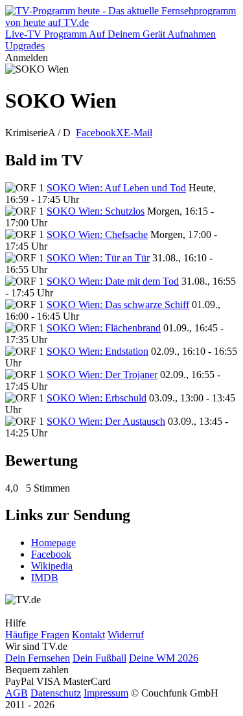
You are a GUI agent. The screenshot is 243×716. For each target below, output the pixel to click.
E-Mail (138, 132)
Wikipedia (52, 565)
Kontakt (88, 634)
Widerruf (126, 634)
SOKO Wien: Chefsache (97, 234)
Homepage (53, 542)
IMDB (44, 577)
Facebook (96, 132)
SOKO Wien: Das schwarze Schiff (118, 304)
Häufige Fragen (37, 634)
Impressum (106, 692)
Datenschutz (55, 692)
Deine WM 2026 (163, 657)
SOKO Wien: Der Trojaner (102, 374)
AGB (16, 692)
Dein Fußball (99, 657)
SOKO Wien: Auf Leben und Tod (116, 187)
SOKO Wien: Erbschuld (96, 397)
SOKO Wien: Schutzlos (96, 211)
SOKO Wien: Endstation (97, 351)
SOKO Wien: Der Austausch (106, 421)
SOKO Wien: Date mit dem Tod (113, 281)
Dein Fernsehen (37, 657)
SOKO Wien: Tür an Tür (98, 257)
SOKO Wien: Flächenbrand (104, 327)
